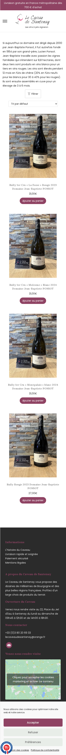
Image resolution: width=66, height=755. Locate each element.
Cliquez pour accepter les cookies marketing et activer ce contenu (33, 679)
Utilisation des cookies (17, 750)
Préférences (33, 742)
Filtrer (35, 94)
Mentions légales (15, 562)
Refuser (33, 732)
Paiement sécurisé (16, 558)
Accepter (33, 722)
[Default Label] (9, 645)
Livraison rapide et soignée (21, 554)
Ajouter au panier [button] (32, 201)
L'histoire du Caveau (17, 550)
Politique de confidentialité (45, 750)
